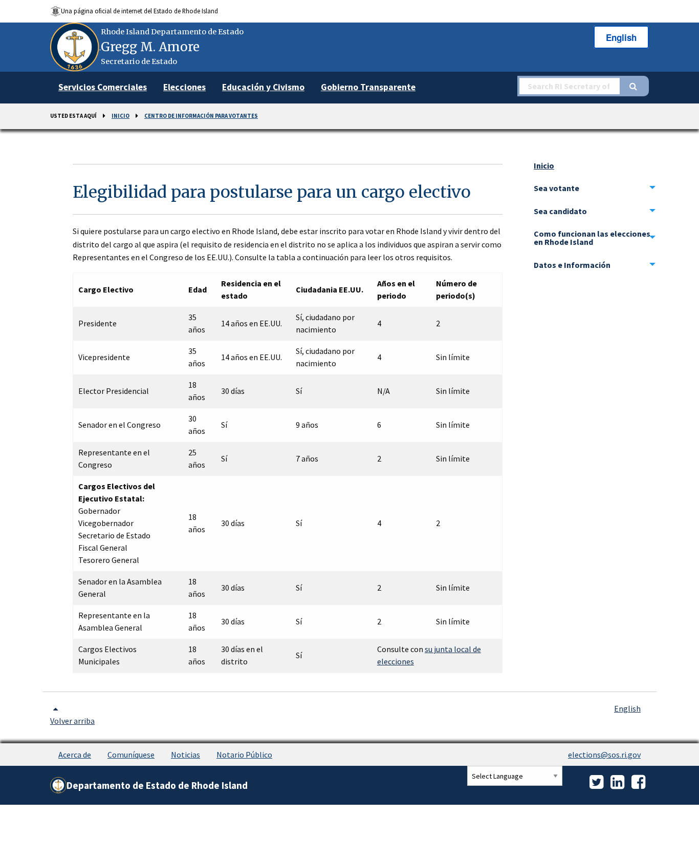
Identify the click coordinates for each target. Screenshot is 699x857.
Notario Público (244, 754)
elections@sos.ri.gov (604, 754)
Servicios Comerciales (102, 87)
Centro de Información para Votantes (201, 115)
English (621, 37)
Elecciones (184, 87)
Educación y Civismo (263, 87)
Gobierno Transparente (368, 87)
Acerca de (74, 754)
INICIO (120, 115)
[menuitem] (102, 87)
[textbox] (568, 86)
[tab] (595, 188)
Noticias (185, 754)
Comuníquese (131, 754)
